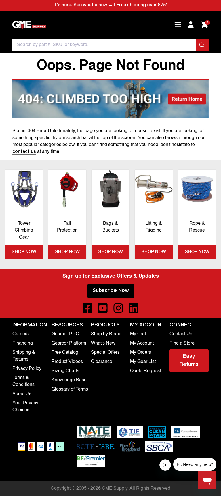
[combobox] (110, 45)
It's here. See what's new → (83, 5)
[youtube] (102, 308)
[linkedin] (133, 308)
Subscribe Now (110, 290)
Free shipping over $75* (141, 5)
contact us (24, 152)
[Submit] (202, 45)
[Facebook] (87, 308)
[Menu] (178, 24)
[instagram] (118, 308)
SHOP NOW (24, 252)
